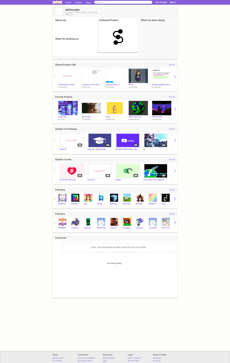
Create (68, 2)
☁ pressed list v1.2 (112, 84)
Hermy (131, 84)
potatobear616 (140, 204)
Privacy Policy (133, 360)
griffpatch (62, 204)
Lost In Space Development (153, 180)
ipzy (85, 204)
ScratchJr (156, 360)
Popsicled (87, 119)
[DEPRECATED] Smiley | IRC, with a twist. (127, 149)
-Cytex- (62, 119)
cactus (107, 117)
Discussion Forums (85, 360)
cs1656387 (153, 228)
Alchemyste (111, 119)
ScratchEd (157, 358)
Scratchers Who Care (68, 180)
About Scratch (58, 358)
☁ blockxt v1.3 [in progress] (91, 84)
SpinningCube (135, 119)
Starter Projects (109, 358)
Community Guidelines (86, 358)
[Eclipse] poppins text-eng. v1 (161, 84)
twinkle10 (152, 204)
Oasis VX (63, 149)
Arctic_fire (166, 228)
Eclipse (118, 180)
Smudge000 (127, 228)
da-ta (163, 204)
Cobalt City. (62, 117)
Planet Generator (135, 117)
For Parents (57, 360)
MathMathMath (75, 204)
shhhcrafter (101, 228)
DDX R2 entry (157, 117)
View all (172, 64)
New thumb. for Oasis (66, 84)
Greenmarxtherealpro (75, 228)
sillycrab (87, 228)
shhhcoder (63, 87)
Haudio (99, 204)
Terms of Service (134, 358)
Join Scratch (161, 2)
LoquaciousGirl (140, 228)
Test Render (86, 117)
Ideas (88, 2)
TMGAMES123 (62, 228)
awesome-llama (127, 204)
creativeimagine (114, 228)
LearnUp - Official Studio (97, 149)
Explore (78, 2)
